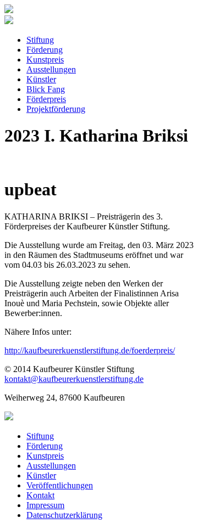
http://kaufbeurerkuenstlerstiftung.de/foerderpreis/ (89, 350)
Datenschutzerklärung (64, 515)
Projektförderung (55, 109)
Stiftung (40, 39)
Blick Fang (45, 89)
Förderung (44, 49)
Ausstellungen (51, 69)
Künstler (41, 79)
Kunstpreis (45, 59)
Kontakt (40, 495)
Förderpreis (46, 99)
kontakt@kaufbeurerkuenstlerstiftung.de (74, 379)
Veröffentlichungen (59, 485)
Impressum (45, 505)
